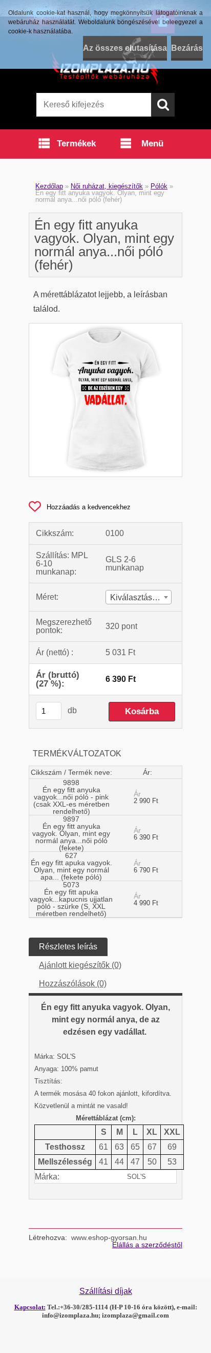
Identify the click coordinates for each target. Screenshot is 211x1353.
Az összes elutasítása (125, 48)
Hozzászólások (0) (73, 983)
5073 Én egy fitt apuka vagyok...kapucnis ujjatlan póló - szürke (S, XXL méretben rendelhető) (71, 899)
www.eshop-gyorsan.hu (109, 1237)
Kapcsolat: (30, 1307)
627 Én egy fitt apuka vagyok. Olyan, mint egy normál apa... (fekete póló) (71, 866)
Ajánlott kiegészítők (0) (80, 965)
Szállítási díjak (105, 1291)
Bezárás (187, 48)
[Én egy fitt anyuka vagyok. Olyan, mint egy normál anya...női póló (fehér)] (105, 327)
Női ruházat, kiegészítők (107, 186)
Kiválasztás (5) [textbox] (137, 597)
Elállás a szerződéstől (147, 1245)
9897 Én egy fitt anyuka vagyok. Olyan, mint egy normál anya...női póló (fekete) (71, 833)
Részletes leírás (68, 946)
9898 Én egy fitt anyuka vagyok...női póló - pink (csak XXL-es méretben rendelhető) (71, 796)
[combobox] (139, 597)
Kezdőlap (49, 186)
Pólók (159, 186)
